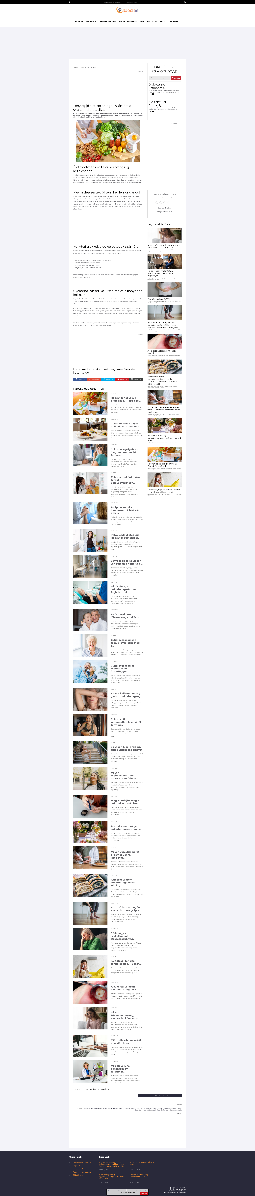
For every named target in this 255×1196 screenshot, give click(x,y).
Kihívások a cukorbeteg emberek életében (138, 1176)
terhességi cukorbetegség (172, 1110)
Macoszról (91, 21)
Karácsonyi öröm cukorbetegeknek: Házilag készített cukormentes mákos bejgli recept (162, 380)
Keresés (176, 78)
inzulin (154, 1110)
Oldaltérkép (78, 1175)
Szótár (163, 21)
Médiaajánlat (78, 1169)
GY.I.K (142, 21)
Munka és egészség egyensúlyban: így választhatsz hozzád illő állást (111, 1176)
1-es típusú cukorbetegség (92, 1108)
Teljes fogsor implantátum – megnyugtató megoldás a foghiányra (161, 273)
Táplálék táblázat (107, 21)
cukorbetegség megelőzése (163, 1108)
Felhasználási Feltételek (82, 1163)
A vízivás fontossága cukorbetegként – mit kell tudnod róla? (164, 438)
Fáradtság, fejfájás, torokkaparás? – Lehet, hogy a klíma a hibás (164, 490)
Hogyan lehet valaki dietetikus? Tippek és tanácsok (163, 465)
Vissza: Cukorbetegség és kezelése (160, 1095)
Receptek (174, 21)
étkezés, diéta (146, 1110)
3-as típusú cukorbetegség (130, 1108)
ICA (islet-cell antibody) (158, 103)
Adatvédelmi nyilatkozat (82, 1172)
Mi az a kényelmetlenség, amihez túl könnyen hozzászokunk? (164, 246)
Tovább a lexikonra (153, 117)
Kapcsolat (152, 21)
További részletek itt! (127, 1193)
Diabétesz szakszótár (165, 69)
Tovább (151, 94)
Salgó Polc (77, 1166)
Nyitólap (79, 21)
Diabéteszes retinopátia (157, 86)
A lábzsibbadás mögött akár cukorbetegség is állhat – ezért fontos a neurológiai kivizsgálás (163, 325)
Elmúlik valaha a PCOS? (159, 299)
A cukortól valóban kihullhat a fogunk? (162, 352)
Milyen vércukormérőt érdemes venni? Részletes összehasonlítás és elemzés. (164, 409)
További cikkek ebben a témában (91, 1089)
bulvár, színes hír (146, 1108)
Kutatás (160, 1110)
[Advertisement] (127, 45)
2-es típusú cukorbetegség (111, 1108)
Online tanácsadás (128, 21)
